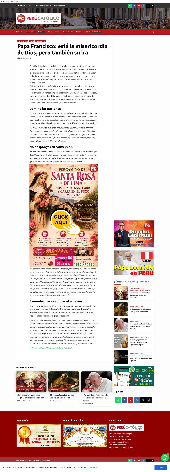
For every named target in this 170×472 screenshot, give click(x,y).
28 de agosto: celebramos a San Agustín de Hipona (62, 396)
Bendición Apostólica (43, 6)
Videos (147, 337)
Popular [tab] (130, 281)
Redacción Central (25, 58)
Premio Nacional (59, 6)
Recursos (79, 32)
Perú (50, 32)
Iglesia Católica (23, 41)
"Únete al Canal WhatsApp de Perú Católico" (52, 348)
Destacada (30, 387)
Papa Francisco (40, 41)
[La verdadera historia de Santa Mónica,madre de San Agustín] (121, 357)
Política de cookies (91, 467)
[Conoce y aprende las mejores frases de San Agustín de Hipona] (121, 341)
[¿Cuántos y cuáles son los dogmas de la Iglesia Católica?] (31, 381)
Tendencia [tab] (143, 281)
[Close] (167, 463)
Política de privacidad (41, 461)
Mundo (57, 32)
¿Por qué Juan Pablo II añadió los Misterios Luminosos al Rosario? (95, 398)
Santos (64, 389)
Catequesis (68, 32)
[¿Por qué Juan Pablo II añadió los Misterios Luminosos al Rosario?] (96, 381)
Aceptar (161, 467)
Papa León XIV (34, 32)
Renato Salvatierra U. (24, 401)
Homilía (93, 32)
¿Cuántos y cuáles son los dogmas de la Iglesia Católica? (30, 396)
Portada (19, 32)
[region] (85, 467)
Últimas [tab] (119, 281)
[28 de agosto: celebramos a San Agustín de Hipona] (63, 381)
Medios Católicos (88, 403)
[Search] (152, 32)
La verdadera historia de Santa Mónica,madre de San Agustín (141, 358)
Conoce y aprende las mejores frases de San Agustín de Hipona (138, 342)
